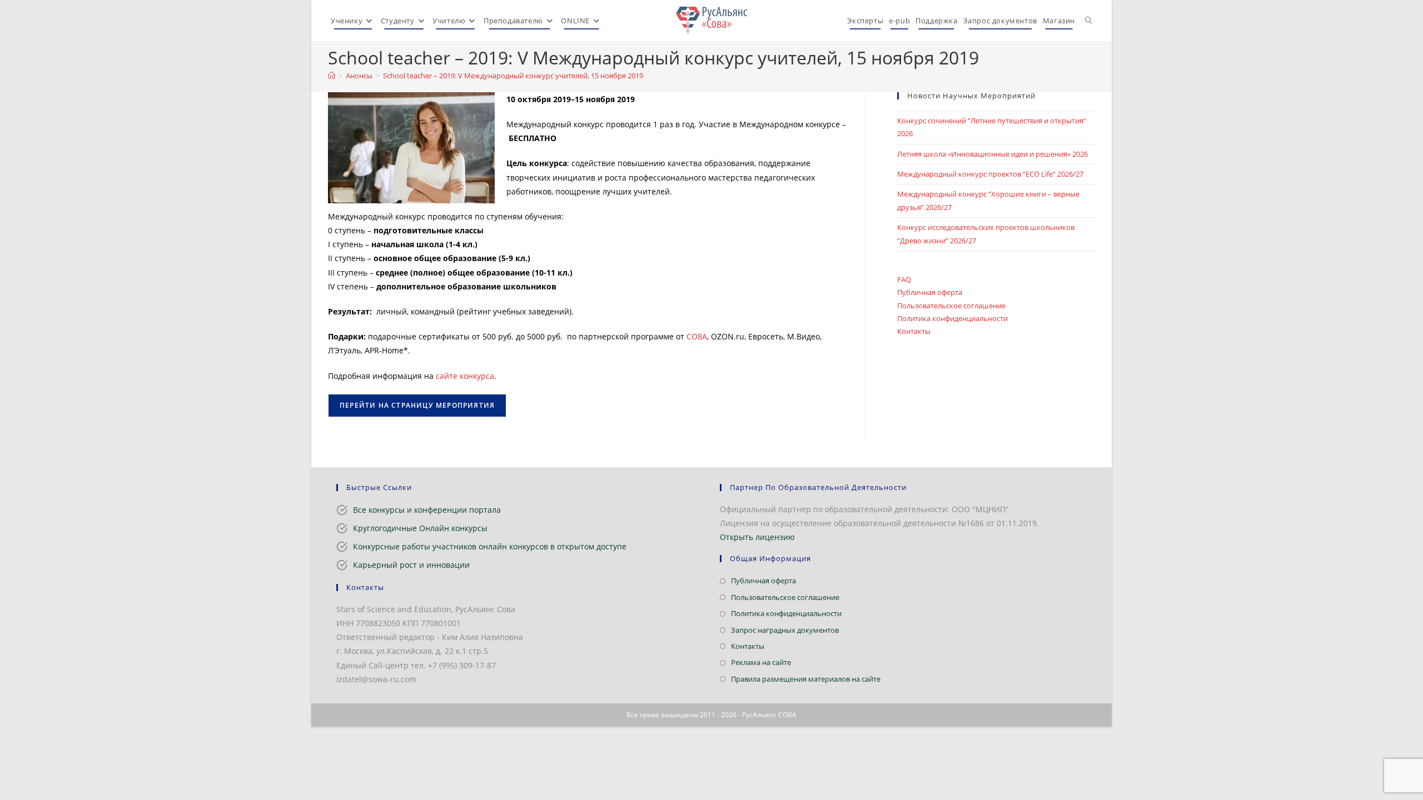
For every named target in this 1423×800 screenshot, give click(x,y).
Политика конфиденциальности (952, 318)
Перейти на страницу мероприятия (417, 405)
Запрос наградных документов (785, 630)
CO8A (696, 336)
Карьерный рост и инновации (411, 564)
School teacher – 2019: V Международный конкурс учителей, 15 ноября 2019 (513, 76)
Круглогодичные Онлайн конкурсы (420, 528)
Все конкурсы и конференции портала (427, 509)
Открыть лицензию (757, 537)
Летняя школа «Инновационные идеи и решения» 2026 (992, 154)
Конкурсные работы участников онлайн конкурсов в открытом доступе (489, 546)
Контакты (914, 331)
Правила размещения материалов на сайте (805, 679)
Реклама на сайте (761, 662)
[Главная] (331, 76)
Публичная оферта (929, 292)
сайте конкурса (465, 376)
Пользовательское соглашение (951, 306)
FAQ (904, 279)
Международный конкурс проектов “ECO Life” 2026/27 (990, 174)
